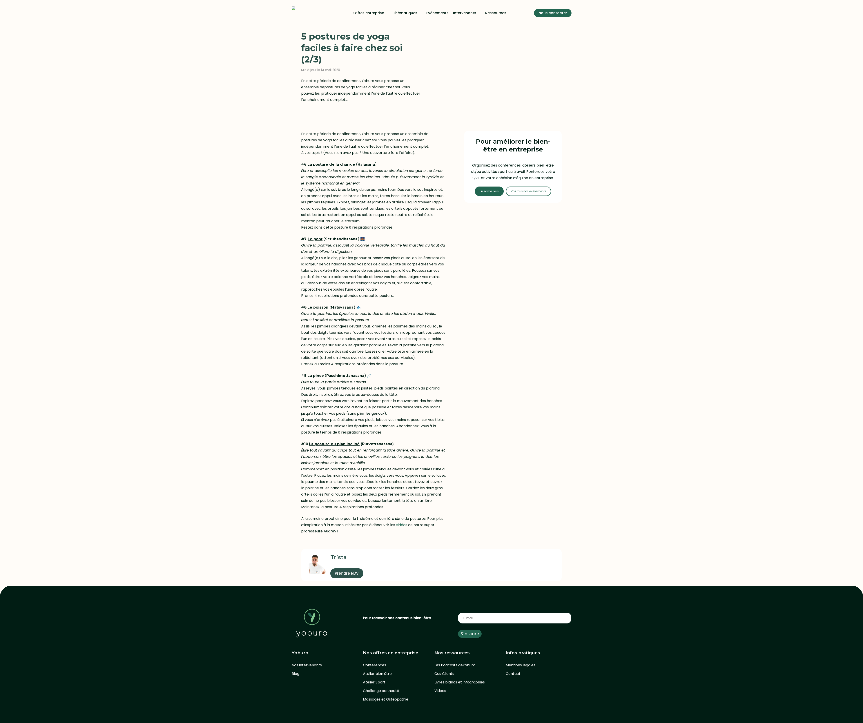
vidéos (401, 524)
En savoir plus (489, 191)
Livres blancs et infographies (459, 682)
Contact (513, 673)
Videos (440, 690)
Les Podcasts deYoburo (454, 665)
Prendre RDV (347, 573)
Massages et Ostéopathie (385, 699)
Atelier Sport (374, 682)
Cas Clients (444, 673)
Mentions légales (520, 665)
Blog (295, 673)
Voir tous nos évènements (528, 191)
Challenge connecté (381, 690)
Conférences (374, 665)
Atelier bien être (377, 673)
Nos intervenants (307, 665)
